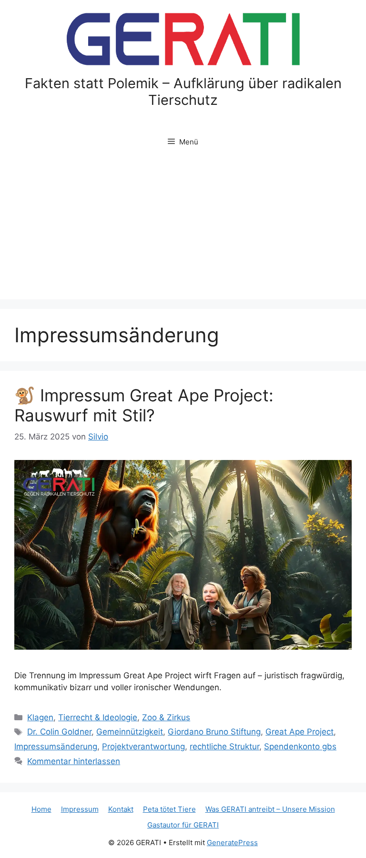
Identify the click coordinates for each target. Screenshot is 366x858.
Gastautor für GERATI (183, 824)
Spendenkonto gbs (300, 746)
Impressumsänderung (55, 746)
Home (41, 809)
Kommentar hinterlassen (73, 761)
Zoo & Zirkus (166, 717)
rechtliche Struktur (224, 746)
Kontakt (120, 809)
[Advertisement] (183, 228)
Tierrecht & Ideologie (97, 717)
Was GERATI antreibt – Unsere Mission (270, 809)
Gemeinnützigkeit (129, 731)
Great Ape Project (299, 731)
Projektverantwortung (143, 746)
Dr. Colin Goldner (59, 731)
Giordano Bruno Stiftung (214, 731)
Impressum (80, 809)
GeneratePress (232, 842)
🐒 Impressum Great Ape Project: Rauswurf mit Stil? (144, 405)
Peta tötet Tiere (169, 809)
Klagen (40, 717)
